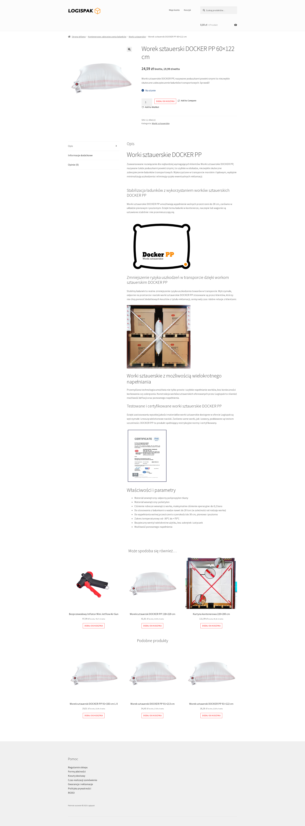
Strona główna (79, 36)
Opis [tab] (70, 146)
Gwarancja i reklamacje (80, 784)
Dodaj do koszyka (165, 101)
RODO (71, 792)
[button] (129, 49)
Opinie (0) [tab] (73, 164)
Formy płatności (77, 771)
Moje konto (174, 10)
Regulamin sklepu (78, 767)
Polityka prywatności (79, 788)
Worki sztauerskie (137, 36)
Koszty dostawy (76, 775)
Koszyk (187, 10)
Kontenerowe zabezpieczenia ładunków (107, 36)
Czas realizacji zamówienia (82, 780)
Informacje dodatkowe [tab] (80, 155)
